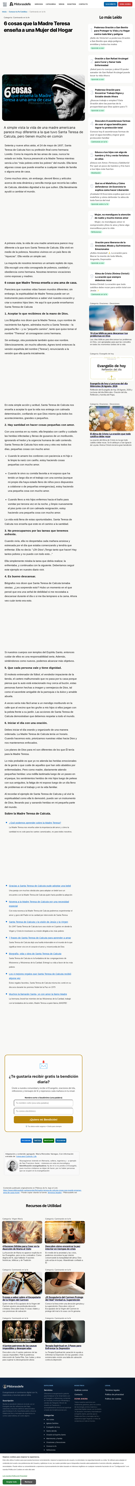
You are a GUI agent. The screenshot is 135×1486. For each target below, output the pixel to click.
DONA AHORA (125, 4)
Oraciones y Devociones (55, 1442)
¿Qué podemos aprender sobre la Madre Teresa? (35, 822)
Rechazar (28, 1482)
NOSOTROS (71, 4)
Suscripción (8, 1400)
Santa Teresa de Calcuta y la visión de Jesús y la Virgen (38, 922)
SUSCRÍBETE (110, 4)
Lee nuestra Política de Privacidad (15, 1476)
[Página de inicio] (20, 4)
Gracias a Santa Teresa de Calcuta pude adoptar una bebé (40, 886)
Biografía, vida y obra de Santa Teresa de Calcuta (35, 953)
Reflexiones (51, 1450)
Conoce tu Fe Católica (18, 12)
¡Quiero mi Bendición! (43, 1119)
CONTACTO (83, 4)
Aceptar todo (11, 1482)
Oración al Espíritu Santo (56, 1435)
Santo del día (51, 1431)
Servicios (48, 1390)
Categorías (49, 1415)
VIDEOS (61, 4)
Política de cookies (113, 1399)
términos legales (55, 1192)
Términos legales (112, 1390)
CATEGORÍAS (51, 4)
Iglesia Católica (52, 1423)
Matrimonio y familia (54, 1439)
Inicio (4, 12)
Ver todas (50, 1419)
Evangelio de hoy (53, 1427)
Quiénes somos (81, 1390)
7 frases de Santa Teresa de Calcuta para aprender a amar (40, 938)
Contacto (78, 1394)
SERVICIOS (39, 4)
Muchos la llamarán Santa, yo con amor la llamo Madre (38, 994)
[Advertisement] (43, 54)
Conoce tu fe (51, 1446)
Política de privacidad (114, 1394)
